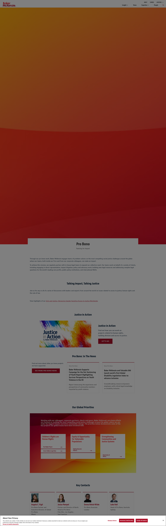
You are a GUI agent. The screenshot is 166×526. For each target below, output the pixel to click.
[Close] (163, 520)
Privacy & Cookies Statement (11, 524)
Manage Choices (112, 520)
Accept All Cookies (142, 520)
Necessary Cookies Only (126, 520)
